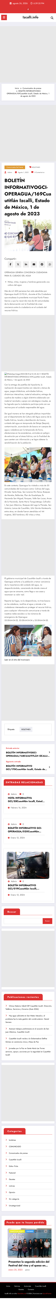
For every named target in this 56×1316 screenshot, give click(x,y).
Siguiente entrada (13, 762)
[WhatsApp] (50, 264)
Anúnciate (27, 1283)
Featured (12, 1172)
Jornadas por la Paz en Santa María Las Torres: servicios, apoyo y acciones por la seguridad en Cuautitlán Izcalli (28, 1051)
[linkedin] (26, 264)
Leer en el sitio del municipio (17, 659)
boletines (12, 1140)
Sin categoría (14, 1199)
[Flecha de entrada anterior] (49, 752)
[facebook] (10, 264)
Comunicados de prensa (15, 167)
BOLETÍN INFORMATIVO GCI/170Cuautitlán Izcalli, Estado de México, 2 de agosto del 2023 (25, 767)
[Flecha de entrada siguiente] (49, 767)
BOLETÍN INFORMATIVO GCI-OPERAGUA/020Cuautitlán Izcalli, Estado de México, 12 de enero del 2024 (25, 829)
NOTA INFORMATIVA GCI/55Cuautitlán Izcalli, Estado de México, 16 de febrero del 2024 (26, 799)
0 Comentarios (39, 172)
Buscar (11, 911)
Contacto (31, 1286)
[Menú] (4, 17)
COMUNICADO (15, 1146)
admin (10, 172)
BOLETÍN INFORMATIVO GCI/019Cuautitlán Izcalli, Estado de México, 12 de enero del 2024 (25, 887)
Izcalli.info (30, 17)
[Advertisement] (28, 54)
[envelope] (34, 264)
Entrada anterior (12, 748)
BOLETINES (36, 167)
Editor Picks (13, 1166)
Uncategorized (14, 1205)
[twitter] (18, 264)
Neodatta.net (21, 1291)
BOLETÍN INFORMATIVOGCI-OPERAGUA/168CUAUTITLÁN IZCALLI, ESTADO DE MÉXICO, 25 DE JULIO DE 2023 (27, 754)
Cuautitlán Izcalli (15, 1159)
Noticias (17, 1283)
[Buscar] (52, 18)
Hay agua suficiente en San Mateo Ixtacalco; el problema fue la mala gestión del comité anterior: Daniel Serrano (27, 1019)
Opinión (12, 1192)
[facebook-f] (28, 9)
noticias (12, 1186)
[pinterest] (42, 264)
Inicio (8, 1283)
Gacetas (12, 1179)
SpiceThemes (47, 1291)
